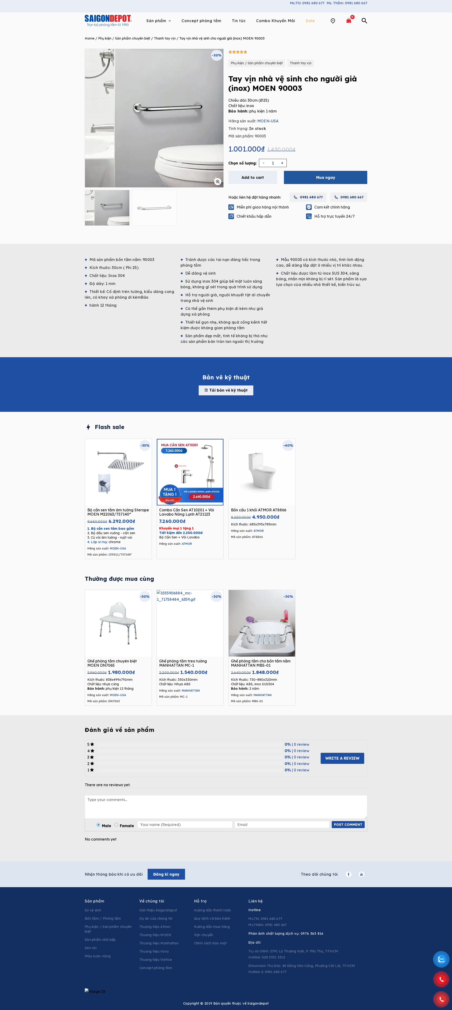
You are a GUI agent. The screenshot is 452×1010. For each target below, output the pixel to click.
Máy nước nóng (97, 956)
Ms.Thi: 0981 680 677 (307, 3)
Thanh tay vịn (165, 38)
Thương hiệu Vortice (155, 960)
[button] (226, 390)
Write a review (342, 758)
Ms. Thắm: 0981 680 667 (347, 3)
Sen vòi (91, 948)
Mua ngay (325, 177)
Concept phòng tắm (155, 968)
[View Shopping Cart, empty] (348, 20)
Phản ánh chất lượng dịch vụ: (285, 933)
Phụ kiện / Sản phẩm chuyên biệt (124, 38)
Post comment (348, 824)
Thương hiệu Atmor (155, 927)
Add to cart (253, 177)
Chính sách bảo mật (210, 943)
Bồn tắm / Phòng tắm (103, 918)
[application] (168, 20)
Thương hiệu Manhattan (158, 943)
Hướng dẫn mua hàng (212, 927)
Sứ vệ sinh (93, 910)
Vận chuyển (203, 935)
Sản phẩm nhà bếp (100, 940)
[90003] (154, 118)
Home (89, 38)
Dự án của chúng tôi (156, 918)
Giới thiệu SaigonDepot (158, 910)
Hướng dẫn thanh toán (212, 910)
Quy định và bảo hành (212, 918)
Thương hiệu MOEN (155, 935)
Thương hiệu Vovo (154, 951)
